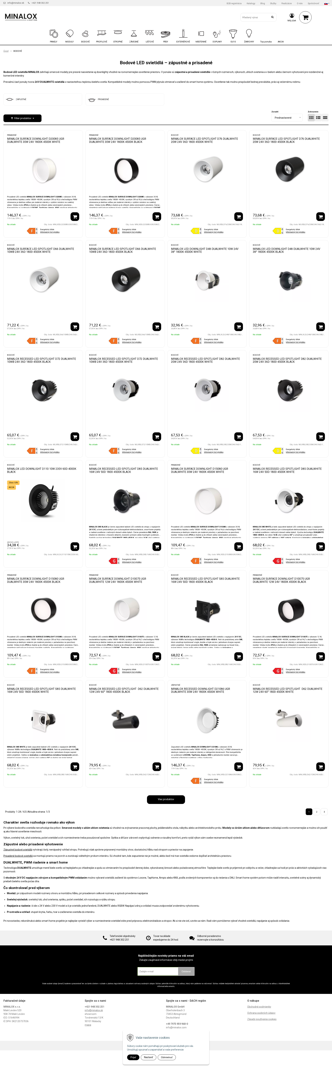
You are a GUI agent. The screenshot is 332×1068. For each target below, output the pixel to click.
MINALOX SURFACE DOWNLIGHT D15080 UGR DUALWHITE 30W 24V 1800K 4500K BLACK (35, 580)
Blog (262, 3)
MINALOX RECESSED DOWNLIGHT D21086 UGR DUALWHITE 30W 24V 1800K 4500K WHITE (200, 690)
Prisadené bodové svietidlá (18, 856)
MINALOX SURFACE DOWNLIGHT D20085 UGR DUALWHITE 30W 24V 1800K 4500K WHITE (35, 140)
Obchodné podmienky (259, 1006)
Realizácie (287, 3)
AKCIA (281, 42)
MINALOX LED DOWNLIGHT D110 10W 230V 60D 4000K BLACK (41, 470)
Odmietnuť (167, 1057)
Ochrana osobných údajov (261, 1013)
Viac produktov (166, 799)
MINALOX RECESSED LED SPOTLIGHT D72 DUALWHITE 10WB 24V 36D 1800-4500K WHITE (123, 360)
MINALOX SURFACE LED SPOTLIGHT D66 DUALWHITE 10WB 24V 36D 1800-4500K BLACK (122, 250)
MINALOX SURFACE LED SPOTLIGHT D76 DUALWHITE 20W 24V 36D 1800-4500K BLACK (286, 140)
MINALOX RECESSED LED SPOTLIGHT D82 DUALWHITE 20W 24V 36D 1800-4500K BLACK (287, 360)
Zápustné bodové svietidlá (17, 849)
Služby (273, 3)
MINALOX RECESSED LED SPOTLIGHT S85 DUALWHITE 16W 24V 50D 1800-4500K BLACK (205, 580)
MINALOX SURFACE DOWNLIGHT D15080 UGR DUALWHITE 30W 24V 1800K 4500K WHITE (199, 470)
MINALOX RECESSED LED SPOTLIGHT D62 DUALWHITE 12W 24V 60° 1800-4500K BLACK (124, 690)
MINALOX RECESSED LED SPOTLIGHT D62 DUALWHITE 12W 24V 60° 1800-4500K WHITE (287, 690)
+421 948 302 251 (40, 3)
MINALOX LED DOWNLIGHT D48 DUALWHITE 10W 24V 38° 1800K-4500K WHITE (204, 250)
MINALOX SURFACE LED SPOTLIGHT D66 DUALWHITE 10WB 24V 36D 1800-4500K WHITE (40, 250)
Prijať (133, 1057)
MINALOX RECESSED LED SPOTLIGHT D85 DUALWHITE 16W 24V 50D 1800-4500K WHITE (287, 470)
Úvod (5, 51)
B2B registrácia (234, 3)
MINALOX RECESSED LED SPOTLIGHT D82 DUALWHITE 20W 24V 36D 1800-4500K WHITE (205, 360)
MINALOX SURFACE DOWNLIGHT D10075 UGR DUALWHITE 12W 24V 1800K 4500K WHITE (117, 580)
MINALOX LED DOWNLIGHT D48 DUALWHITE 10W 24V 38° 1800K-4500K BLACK (286, 250)
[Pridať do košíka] (75, 216)
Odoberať (186, 971)
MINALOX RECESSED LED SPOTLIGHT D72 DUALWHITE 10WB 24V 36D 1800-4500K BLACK (41, 360)
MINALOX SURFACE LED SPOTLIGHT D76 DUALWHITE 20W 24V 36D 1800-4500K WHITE (204, 140)
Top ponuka (266, 42)
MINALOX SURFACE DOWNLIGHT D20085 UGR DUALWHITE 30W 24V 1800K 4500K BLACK (117, 140)
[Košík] (305, 17)
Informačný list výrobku (49, 232)
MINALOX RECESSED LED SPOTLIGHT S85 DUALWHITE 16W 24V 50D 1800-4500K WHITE (41, 690)
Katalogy (251, 3)
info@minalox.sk (15, 3)
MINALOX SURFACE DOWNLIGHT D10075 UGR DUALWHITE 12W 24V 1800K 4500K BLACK (281, 580)
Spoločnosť (313, 3)
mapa (88, 1025)
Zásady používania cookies (261, 1019)
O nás (300, 3)
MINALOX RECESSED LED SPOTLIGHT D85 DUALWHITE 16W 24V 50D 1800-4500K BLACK (123, 470)
